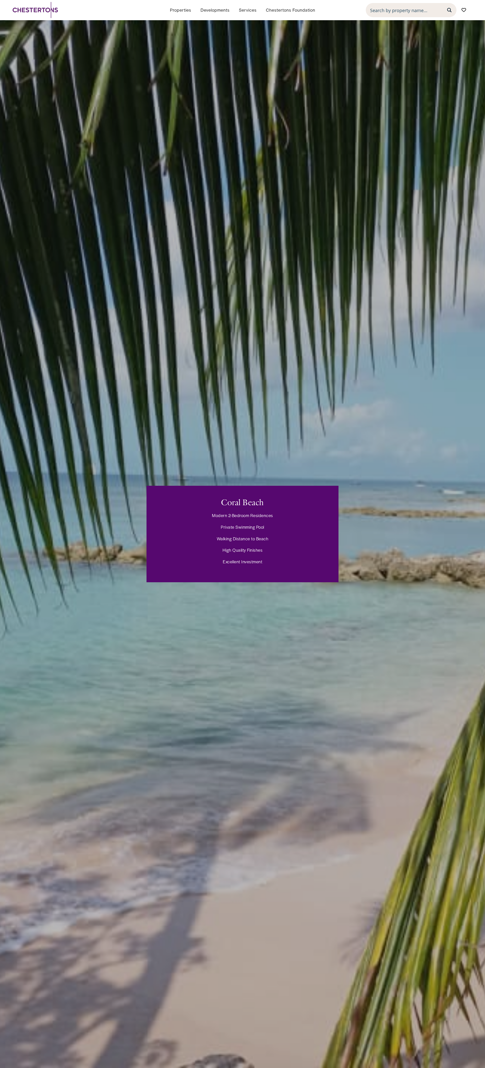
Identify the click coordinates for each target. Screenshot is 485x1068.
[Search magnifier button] (449, 10)
